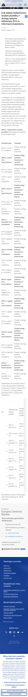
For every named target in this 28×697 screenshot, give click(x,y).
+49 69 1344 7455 (13, 533)
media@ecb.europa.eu (15, 536)
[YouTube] (18, 632)
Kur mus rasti (8, 578)
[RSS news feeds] (14, 636)
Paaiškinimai (7, 570)
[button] (25, 2)
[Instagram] (14, 632)
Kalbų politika (8, 618)
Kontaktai (6, 575)
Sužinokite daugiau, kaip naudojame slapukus (15, 686)
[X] (6, 632)
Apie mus (6, 565)
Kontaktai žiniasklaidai (12, 549)
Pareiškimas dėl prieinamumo (13, 615)
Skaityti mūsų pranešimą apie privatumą (15, 682)
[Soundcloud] (22, 632)
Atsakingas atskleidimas (11, 596)
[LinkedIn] (10, 632)
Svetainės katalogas (9, 621)
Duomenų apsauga (9, 606)
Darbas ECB (7, 568)
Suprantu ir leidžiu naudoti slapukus (15, 690)
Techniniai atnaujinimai (11, 594)
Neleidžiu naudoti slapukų (15, 694)
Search (20, 4)
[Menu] (25, 4)
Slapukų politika (8, 613)
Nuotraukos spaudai (10, 573)
